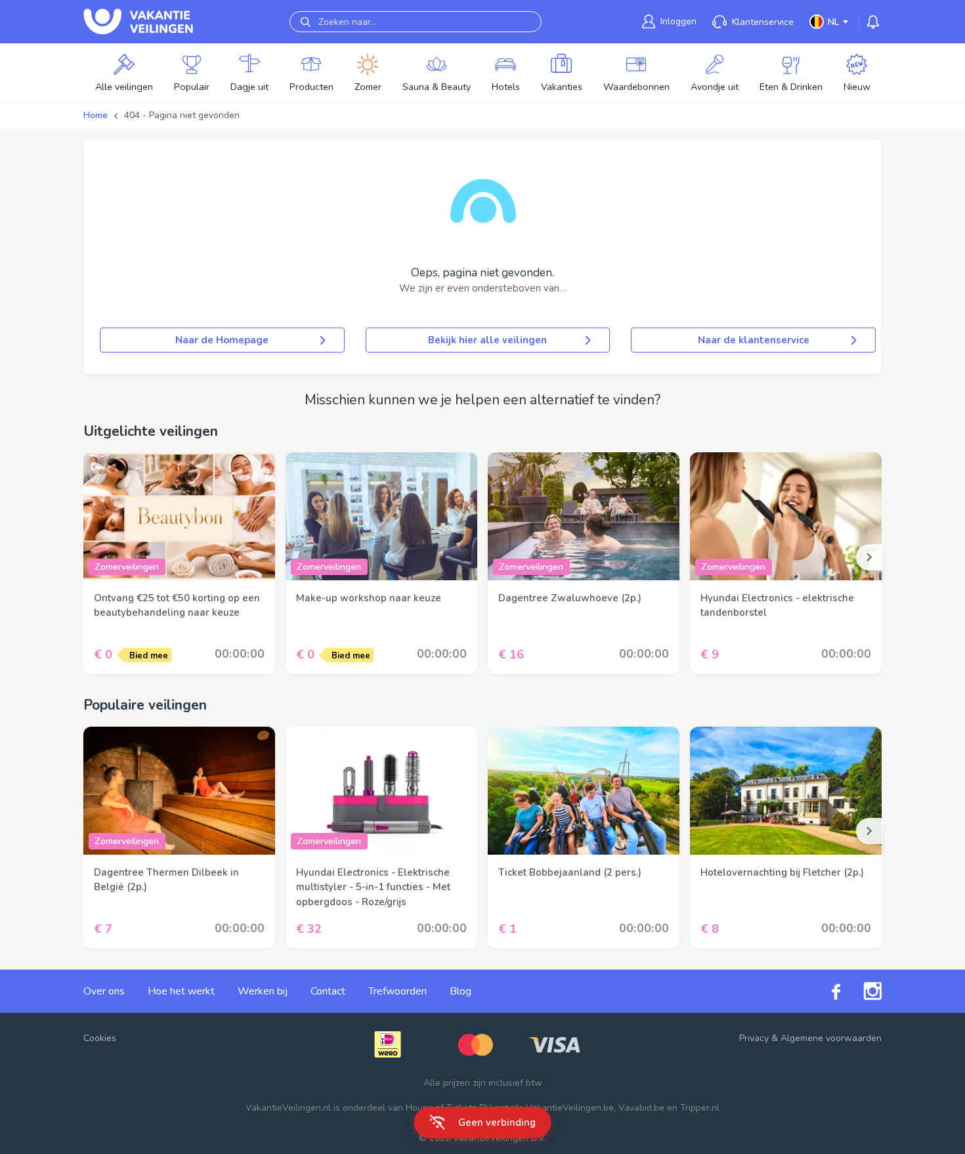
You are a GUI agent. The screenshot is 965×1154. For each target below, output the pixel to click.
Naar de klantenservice (753, 340)
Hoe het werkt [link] (181, 991)
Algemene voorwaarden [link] (831, 1038)
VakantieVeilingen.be (570, 1107)
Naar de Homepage (221, 340)
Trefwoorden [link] (397, 991)
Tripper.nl (699, 1107)
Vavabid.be (641, 1107)
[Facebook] (824, 991)
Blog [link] (460, 991)
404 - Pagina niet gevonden (182, 115)
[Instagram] (861, 991)
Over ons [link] (104, 991)
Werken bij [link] (263, 991)
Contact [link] (328, 991)
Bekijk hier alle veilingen (487, 340)
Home (95, 115)
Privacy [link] (754, 1038)
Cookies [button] (99, 1038)
